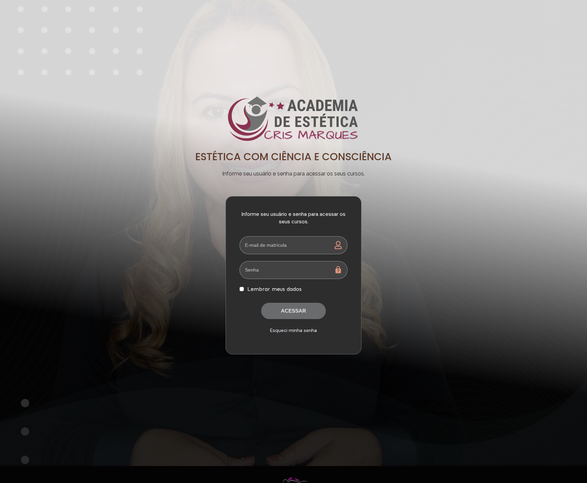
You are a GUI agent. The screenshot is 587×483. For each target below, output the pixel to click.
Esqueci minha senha (293, 330)
